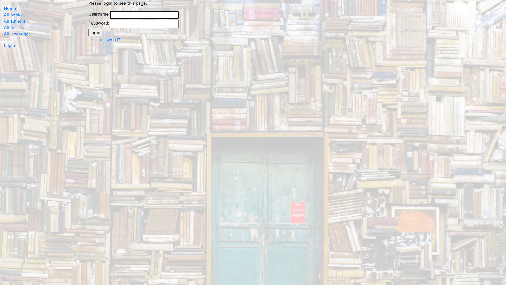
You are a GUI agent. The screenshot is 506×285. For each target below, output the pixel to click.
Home (10, 8)
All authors (14, 21)
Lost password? (104, 39)
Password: (99, 23)
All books (13, 14)
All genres (14, 27)
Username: (99, 14)
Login (9, 45)
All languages (17, 33)
